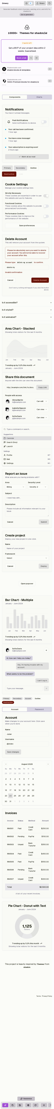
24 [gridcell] (10, 796)
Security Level (34, 482)
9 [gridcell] (6, 785)
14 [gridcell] (29, 785)
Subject (8, 493)
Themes (40, 964)
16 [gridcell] (6, 790)
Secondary (20, 168)
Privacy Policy (47, 996)
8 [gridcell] (33, 779)
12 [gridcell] (19, 785)
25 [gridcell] (15, 796)
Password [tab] (39, 709)
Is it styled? (7, 310)
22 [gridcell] (33, 790)
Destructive (9, 174)
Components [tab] (14, 97)
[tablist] (27, 97)
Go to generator (27, 15)
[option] (27, 438)
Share (41, 3)
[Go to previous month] (6, 764)
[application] (27, 348)
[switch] (44, 121)
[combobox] (42, 401)
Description (10, 504)
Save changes (13, 752)
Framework (10, 554)
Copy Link (42, 387)
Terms (38, 996)
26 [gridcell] (6, 773)
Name (7, 544)
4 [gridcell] (15, 779)
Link (21, 174)
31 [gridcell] (28, 773)
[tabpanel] (27, 527)
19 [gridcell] (19, 790)
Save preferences (27, 226)
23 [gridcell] (6, 796)
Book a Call (21, 58)
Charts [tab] (39, 97)
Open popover (27, 584)
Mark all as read (28, 157)
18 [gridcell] (15, 790)
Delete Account (40, 280)
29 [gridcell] (19, 773)
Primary (7, 168)
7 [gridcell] (28, 779)
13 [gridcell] (24, 785)
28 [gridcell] (15, 773)
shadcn (26, 967)
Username (9, 739)
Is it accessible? (9, 302)
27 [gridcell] (10, 773)
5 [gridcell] (19, 779)
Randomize (27, 1099)
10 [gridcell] (10, 785)
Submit (44, 522)
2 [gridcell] (6, 779)
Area (7, 482)
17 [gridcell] (10, 790)
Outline (33, 168)
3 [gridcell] (10, 779)
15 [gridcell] (33, 785)
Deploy (44, 566)
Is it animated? (9, 317)
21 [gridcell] (29, 790)
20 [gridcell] (24, 790)
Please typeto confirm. (24, 262)
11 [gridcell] (15, 785)
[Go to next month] (48, 764)
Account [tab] (14, 709)
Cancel (10, 280)
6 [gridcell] (24, 779)
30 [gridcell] (24, 773)
